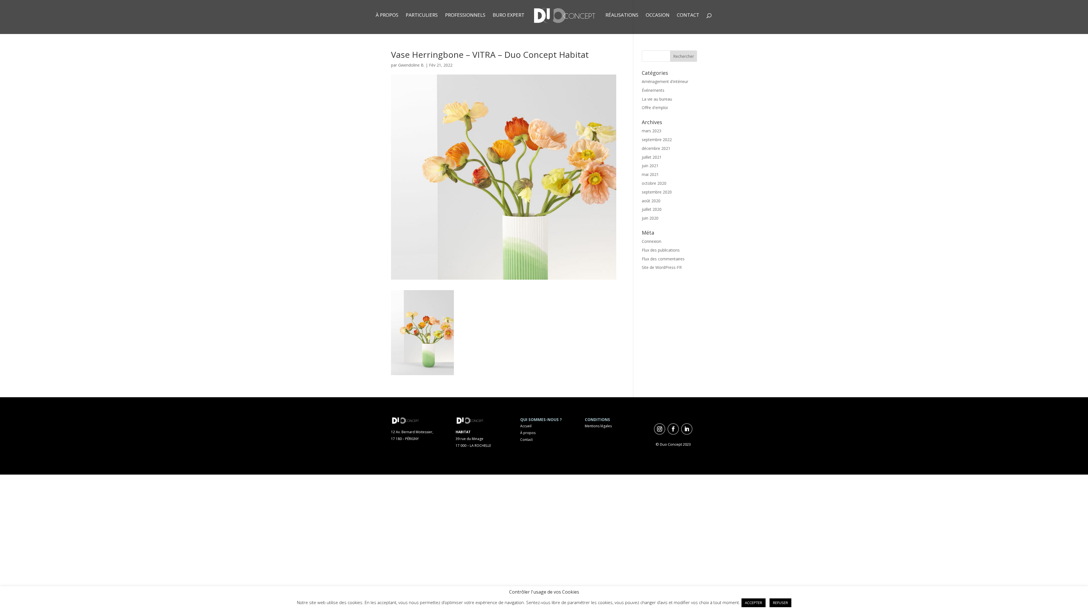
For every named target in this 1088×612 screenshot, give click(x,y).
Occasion (658, 15)
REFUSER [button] (780, 602)
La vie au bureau (657, 99)
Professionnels (465, 15)
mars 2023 (651, 130)
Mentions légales (598, 426)
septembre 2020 (657, 192)
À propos (387, 15)
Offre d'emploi (655, 107)
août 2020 (651, 200)
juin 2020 (650, 218)
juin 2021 (650, 165)
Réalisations (621, 15)
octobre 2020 (654, 183)
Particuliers (422, 15)
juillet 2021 (652, 157)
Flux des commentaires (663, 259)
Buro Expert (508, 15)
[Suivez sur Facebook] (673, 429)
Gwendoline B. (411, 65)
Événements (653, 90)
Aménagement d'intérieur (665, 81)
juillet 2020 (652, 209)
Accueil (526, 426)
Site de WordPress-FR (662, 267)
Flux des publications (661, 250)
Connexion (651, 241)
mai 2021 (650, 174)
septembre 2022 (657, 139)
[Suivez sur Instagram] (659, 429)
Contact (688, 15)
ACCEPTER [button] (753, 602)
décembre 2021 (656, 148)
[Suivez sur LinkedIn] (686, 429)
